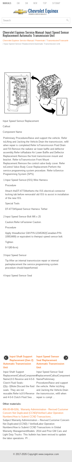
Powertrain (40, 40)
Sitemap (56, 3)
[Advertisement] (36, 58)
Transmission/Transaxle (57, 40)
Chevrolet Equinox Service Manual (18, 40)
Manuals (7, 3)
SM (26, 3)
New (35, 3)
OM (18, 3)
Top (45, 3)
